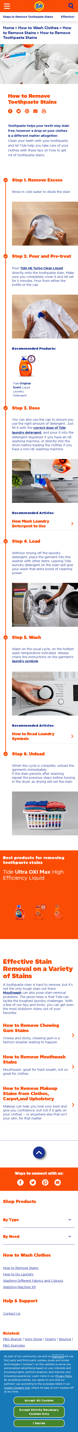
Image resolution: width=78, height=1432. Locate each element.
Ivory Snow (33, 1339)
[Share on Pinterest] (27, 112)
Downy (50, 1339)
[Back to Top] (39, 1153)
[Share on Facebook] (10, 112)
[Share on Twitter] (18, 112)
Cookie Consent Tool (17, 1387)
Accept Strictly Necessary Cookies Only (39, 1411)
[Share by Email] (35, 112)
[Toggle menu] (7, 6)
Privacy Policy (63, 1376)
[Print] (44, 112)
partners (58, 1356)
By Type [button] (11, 1219)
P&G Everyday (14, 1345)
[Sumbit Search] (71, 6)
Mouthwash (12, 993)
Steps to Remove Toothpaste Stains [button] (28, 16)
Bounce (65, 1339)
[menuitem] (10, 28)
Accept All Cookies (39, 1400)
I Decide (39, 1423)
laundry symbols (25, 661)
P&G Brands (12, 1339)
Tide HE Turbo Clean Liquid (41, 268)
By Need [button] (11, 1236)
